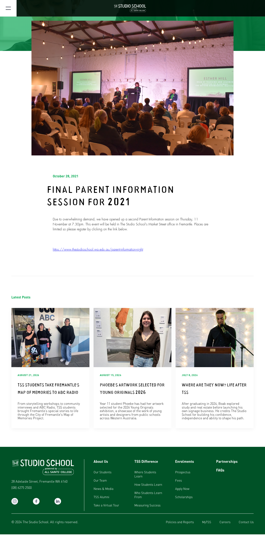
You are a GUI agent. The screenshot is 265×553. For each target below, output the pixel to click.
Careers (224, 522)
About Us (101, 461)
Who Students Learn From (148, 495)
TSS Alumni (101, 497)
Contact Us (246, 522)
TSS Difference (146, 461)
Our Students (102, 472)
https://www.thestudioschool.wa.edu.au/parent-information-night (98, 249)
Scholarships (184, 497)
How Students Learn (148, 484)
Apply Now (182, 489)
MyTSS (206, 522)
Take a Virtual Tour (106, 505)
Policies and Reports (180, 522)
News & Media (103, 489)
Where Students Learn (145, 474)
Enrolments (184, 461)
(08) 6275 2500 (21, 488)
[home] (132, 8)
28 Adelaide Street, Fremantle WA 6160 (39, 481)
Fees (178, 480)
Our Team (100, 480)
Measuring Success (147, 505)
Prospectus (182, 472)
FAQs (220, 470)
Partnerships (227, 461)
